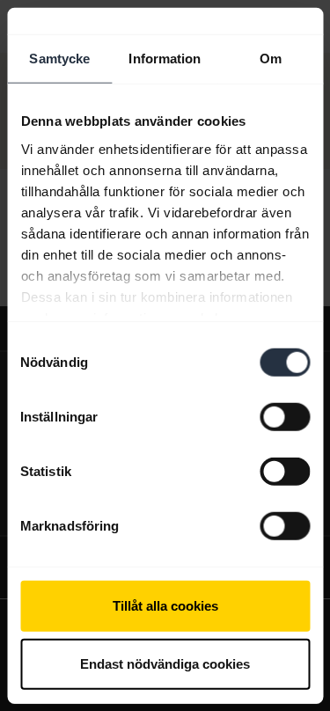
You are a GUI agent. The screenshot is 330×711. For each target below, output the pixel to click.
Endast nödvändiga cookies (165, 663)
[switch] (285, 417)
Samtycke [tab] (59, 58)
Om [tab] (271, 58)
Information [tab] (164, 58)
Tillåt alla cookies (165, 605)
